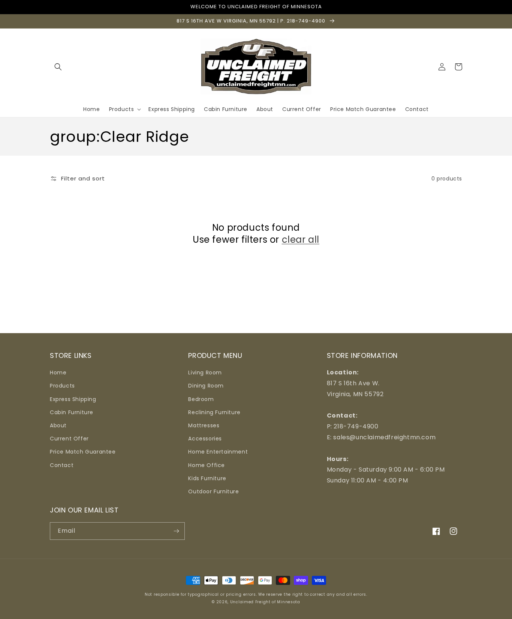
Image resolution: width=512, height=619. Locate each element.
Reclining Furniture (214, 412)
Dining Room (206, 385)
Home (58, 372)
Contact (61, 465)
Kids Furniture (207, 478)
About (58, 425)
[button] (58, 67)
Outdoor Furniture (213, 491)
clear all (300, 239)
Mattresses (203, 425)
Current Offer (69, 438)
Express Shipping (73, 399)
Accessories (205, 438)
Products (62, 385)
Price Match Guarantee (83, 451)
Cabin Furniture (71, 412)
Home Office (206, 465)
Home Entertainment (218, 451)
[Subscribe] (176, 531)
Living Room (205, 372)
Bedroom (201, 399)
